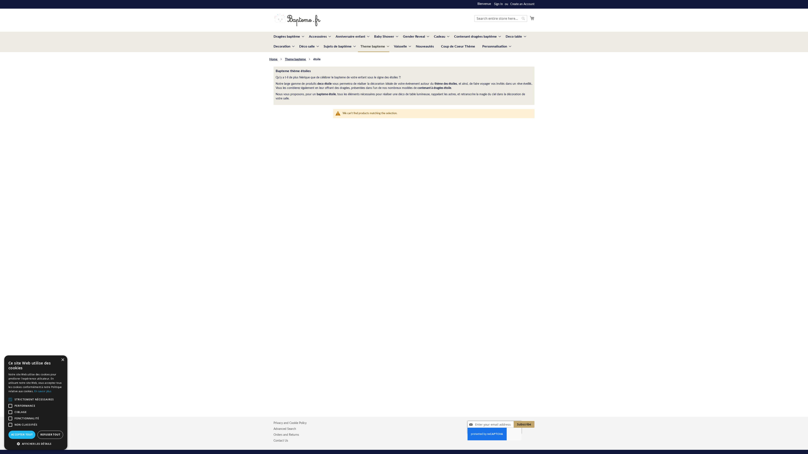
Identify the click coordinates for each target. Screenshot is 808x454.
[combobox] (500, 18)
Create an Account (522, 4)
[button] (35, 444)
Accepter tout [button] (22, 434)
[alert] (35, 402)
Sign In (498, 4)
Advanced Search (285, 429)
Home (273, 59)
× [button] (62, 360)
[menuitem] (287, 37)
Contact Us (281, 440)
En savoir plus (42, 391)
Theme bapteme (295, 59)
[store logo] (297, 19)
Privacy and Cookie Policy (290, 423)
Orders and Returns (286, 434)
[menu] (404, 42)
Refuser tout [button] (50, 434)
